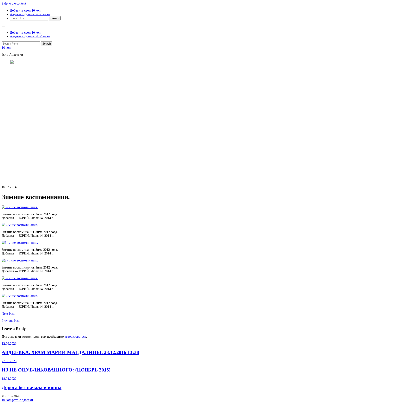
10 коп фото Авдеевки (17, 400)
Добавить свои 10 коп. (25, 10)
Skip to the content (14, 3)
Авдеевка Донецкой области (30, 14)
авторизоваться (75, 336)
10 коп (6, 47)
